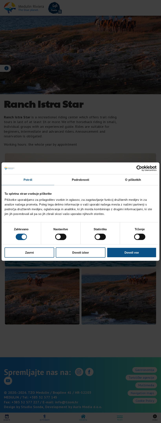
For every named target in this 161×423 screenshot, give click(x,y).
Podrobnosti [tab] (80, 179)
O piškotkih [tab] (133, 179)
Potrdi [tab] (28, 179)
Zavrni (29, 252)
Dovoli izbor (80, 252)
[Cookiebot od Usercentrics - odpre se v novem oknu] (139, 168)
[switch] (60, 237)
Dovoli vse (131, 252)
